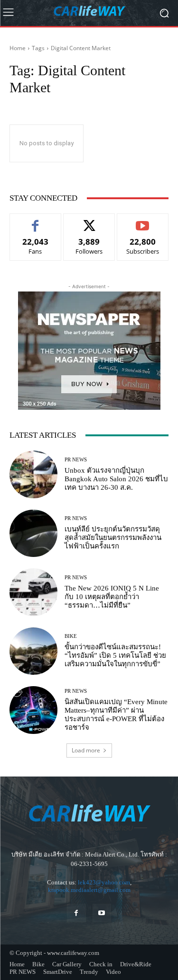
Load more (86, 750)
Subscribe (143, 220)
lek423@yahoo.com (104, 882)
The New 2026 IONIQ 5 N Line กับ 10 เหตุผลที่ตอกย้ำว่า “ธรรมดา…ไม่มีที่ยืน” (112, 596)
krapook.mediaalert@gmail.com (89, 889)
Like (35, 220)
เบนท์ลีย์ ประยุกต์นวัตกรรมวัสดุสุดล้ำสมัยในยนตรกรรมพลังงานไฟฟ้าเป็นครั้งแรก (113, 537)
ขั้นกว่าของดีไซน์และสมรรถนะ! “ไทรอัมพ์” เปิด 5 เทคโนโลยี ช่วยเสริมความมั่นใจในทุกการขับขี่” (115, 655)
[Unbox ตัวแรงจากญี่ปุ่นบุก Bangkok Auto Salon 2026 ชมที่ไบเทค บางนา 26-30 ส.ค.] (33, 474)
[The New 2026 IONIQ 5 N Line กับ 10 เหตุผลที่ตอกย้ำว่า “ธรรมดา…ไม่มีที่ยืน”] (33, 592)
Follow (89, 220)
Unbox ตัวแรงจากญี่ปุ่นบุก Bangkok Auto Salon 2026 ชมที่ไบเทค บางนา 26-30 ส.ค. (116, 479)
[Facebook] (76, 913)
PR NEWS (76, 459)
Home (17, 48)
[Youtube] (102, 913)
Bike (71, 636)
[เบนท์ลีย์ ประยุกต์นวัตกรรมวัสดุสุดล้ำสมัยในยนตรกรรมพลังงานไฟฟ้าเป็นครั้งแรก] (33, 533)
